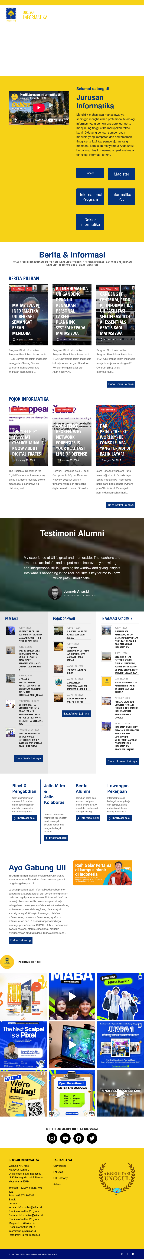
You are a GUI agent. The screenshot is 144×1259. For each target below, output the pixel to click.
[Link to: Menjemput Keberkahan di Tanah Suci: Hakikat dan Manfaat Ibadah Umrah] (58, 641)
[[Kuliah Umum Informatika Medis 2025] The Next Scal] (23, 1039)
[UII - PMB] (102, 867)
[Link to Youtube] (138, 14)
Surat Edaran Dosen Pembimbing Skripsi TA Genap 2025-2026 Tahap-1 (126, 681)
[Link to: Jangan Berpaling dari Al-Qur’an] (58, 692)
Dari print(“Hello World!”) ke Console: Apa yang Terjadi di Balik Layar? (115, 440)
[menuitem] (25, 14)
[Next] (131, 560)
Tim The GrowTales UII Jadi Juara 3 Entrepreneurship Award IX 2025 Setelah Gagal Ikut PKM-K (30, 735)
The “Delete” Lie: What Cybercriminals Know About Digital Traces (27, 442)
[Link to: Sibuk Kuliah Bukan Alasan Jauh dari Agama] (58, 625)
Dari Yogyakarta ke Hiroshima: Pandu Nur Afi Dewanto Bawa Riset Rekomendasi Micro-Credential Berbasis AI (30, 655)
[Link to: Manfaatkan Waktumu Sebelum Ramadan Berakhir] (58, 676)
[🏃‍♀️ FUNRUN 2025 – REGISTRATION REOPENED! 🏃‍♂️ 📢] (23, 991)
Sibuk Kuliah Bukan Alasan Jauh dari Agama (77, 629)
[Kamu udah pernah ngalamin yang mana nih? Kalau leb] (120, 991)
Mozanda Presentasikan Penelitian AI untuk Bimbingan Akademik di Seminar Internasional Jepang (31, 682)
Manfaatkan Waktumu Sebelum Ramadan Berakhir (77, 680)
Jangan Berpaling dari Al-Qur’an (76, 695)
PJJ (28, 289)
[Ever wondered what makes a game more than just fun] (72, 1039)
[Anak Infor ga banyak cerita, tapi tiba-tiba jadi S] (23, 1088)
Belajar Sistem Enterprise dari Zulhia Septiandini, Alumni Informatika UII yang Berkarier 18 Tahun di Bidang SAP (126, 659)
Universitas (59, 1160)
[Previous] (13, 560)
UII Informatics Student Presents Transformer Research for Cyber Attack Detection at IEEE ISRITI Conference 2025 (30, 709)
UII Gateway (60, 1172)
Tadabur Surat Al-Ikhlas (77, 666)
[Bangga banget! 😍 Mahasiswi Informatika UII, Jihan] (120, 1039)
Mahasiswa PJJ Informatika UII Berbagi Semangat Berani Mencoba (26, 319)
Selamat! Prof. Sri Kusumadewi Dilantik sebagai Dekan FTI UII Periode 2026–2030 (30, 630)
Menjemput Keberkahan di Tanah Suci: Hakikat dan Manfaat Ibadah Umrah (78, 649)
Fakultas (58, 1166)
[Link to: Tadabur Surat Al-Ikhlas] (58, 664)
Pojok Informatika (20, 409)
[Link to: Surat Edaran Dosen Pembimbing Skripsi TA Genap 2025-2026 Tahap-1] (106, 676)
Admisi (57, 1179)
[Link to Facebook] (133, 14)
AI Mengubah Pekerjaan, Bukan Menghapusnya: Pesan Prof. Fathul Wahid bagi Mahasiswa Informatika (127, 634)
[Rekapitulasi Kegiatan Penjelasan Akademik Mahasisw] (120, 1088)
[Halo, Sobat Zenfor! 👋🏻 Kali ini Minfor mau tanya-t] (72, 991)
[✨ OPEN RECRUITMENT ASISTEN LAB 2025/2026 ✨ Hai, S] (72, 1088)
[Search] (113, 14)
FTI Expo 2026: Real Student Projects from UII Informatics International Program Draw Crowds (127, 704)
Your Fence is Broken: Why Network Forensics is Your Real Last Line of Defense (71, 440)
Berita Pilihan (18, 289)
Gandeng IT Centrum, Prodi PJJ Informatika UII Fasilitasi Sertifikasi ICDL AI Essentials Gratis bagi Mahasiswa (116, 313)
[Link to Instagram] (128, 14)
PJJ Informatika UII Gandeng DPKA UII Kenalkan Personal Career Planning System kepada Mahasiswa (72, 310)
